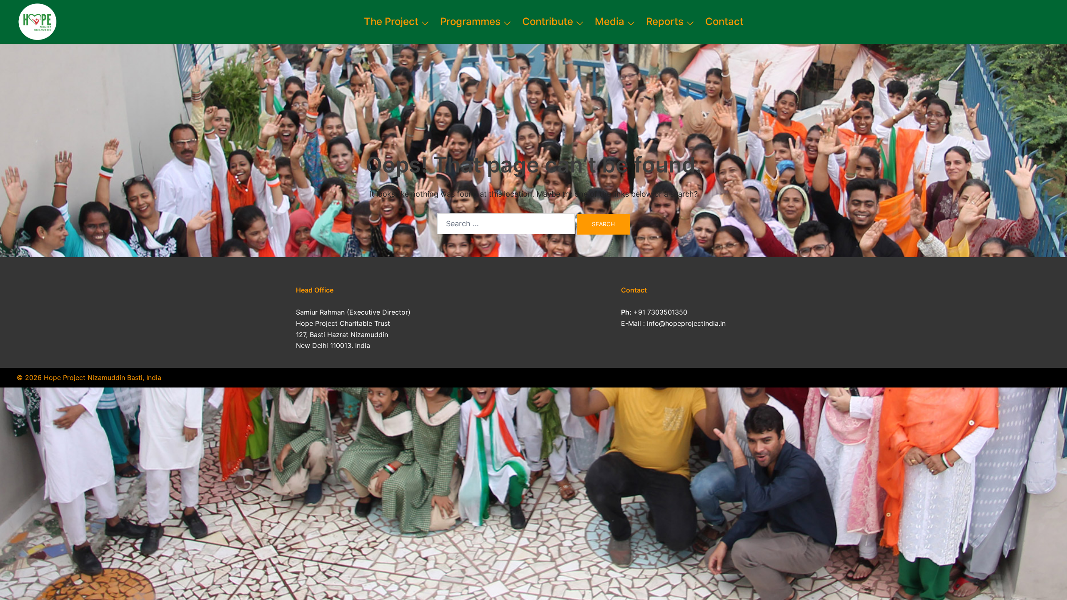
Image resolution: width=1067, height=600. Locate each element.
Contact (724, 21)
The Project (391, 21)
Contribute (547, 21)
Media (609, 21)
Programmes (470, 21)
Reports (665, 21)
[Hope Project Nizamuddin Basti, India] (37, 21)
